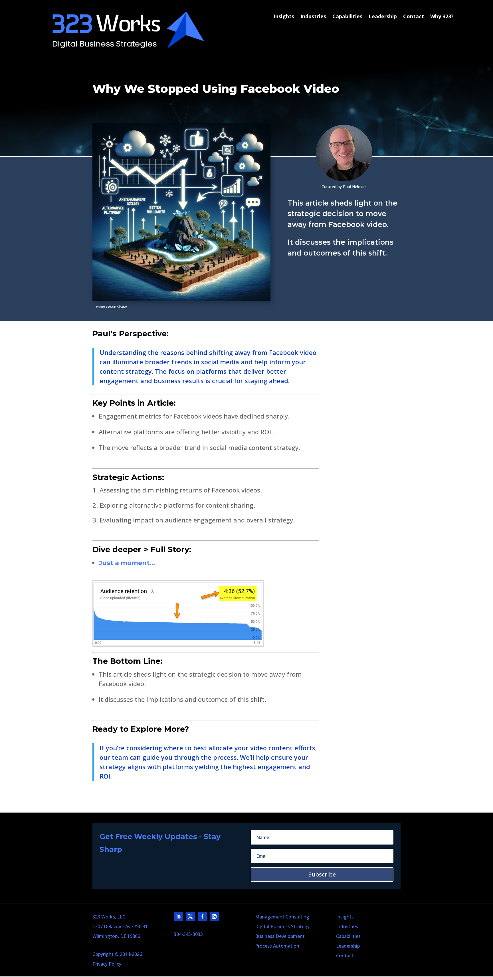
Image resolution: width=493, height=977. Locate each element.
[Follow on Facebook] (202, 916)
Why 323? (442, 17)
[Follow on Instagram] (214, 916)
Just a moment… (127, 563)
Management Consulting (282, 917)
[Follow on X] (190, 916)
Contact (413, 17)
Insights (284, 17)
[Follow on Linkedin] (178, 916)
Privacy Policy (106, 964)
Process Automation (277, 946)
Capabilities (347, 17)
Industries (313, 17)
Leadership (383, 17)
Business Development (280, 936)
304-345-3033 (188, 934)
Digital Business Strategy (282, 926)
